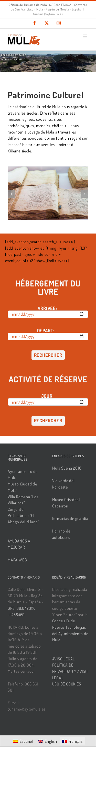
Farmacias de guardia (70, 518)
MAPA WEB (17, 559)
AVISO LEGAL (63, 658)
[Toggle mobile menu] (85, 36)
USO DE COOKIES (66, 683)
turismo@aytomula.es (48, 14)
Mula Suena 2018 (66, 468)
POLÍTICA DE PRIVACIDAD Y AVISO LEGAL (70, 671)
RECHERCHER (48, 355)
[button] (11, 194)
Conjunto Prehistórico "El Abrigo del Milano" (23, 515)
